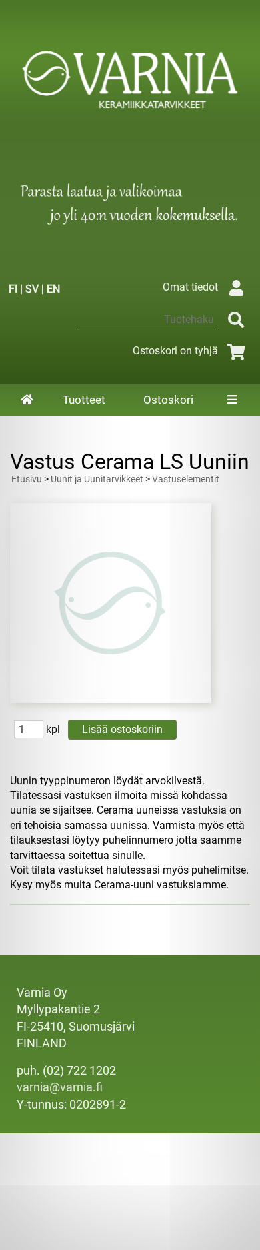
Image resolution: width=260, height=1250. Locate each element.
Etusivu (26, 479)
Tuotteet (84, 399)
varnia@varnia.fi (60, 1087)
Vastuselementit (185, 479)
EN (53, 289)
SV (32, 289)
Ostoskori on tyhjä (175, 350)
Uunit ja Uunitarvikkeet (97, 479)
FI (13, 289)
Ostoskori (168, 399)
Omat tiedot (190, 287)
